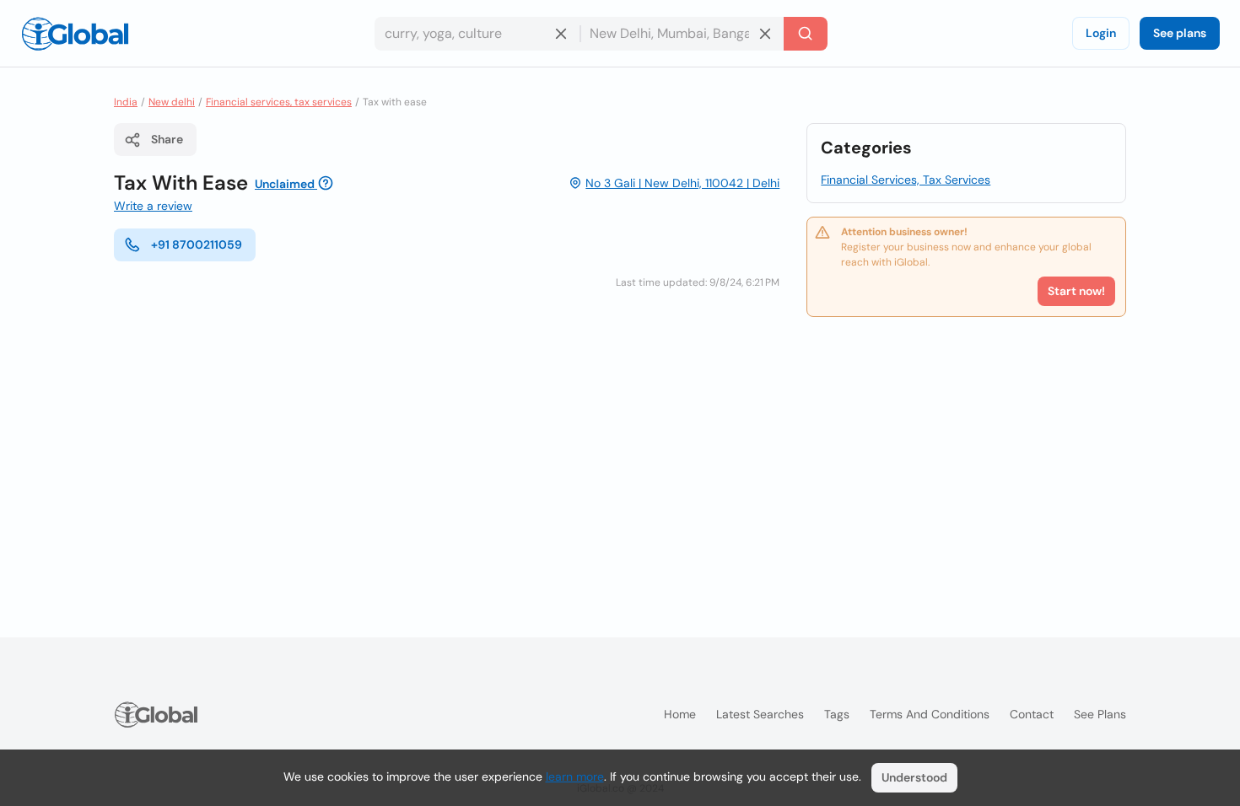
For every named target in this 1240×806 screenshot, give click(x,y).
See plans (1179, 32)
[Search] (806, 34)
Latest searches (760, 714)
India (125, 102)
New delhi (171, 102)
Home (680, 714)
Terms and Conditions (929, 714)
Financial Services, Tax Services (905, 179)
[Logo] (75, 34)
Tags (836, 714)
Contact (1032, 714)
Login (1101, 32)
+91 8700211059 (196, 244)
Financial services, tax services (279, 102)
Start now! (1076, 290)
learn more (575, 776)
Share (167, 139)
